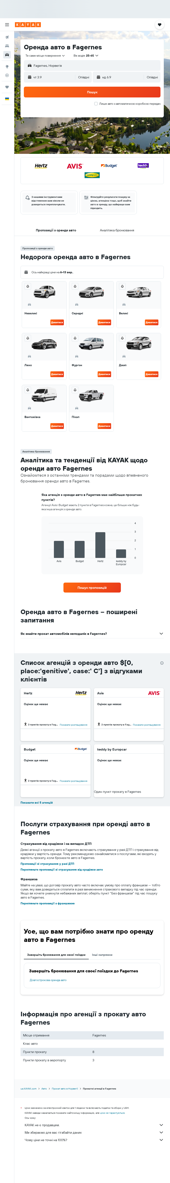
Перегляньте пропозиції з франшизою (48, 903)
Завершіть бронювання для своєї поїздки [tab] (56, 955)
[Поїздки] (7, 87)
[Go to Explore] (7, 66)
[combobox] (45, 55)
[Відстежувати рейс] (7, 75)
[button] (7, 24)
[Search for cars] (7, 55)
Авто (44, 1088)
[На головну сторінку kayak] (28, 24)
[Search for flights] (7, 37)
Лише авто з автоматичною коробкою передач (129, 104)
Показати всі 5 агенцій (37, 802)
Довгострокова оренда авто (48, 980)
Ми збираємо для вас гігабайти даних (53, 1132)
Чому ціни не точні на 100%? (46, 1140)
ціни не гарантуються (112, 1112)
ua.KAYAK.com (28, 1088)
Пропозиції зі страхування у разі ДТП (47, 864)
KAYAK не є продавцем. (42, 1125)
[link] (92, 588)
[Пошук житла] (7, 46)
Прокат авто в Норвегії (65, 1088)
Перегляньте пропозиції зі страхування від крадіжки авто (62, 869)
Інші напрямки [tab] (102, 955)
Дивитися (57, 322)
